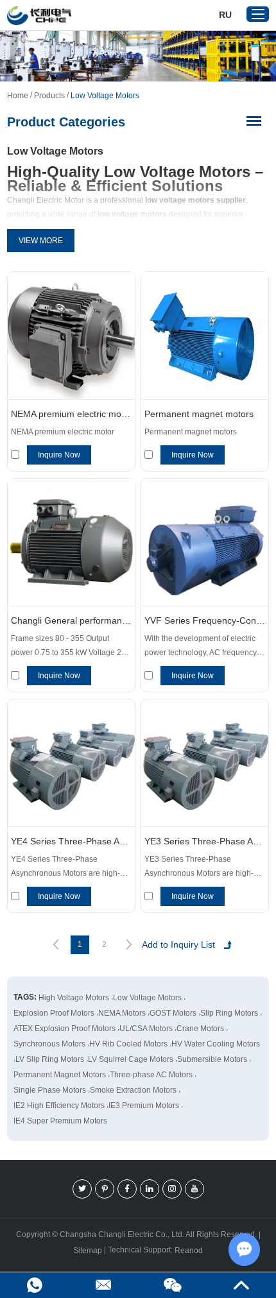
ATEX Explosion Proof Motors (64, 1028)
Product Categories (66, 122)
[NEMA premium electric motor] (71, 336)
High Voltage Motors (74, 997)
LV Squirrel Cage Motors (130, 1059)
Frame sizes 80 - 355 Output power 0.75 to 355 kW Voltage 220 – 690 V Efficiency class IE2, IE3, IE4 (70, 647)
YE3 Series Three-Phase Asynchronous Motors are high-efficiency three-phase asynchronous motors (199, 867)
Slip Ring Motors (229, 1013)
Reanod (189, 1250)
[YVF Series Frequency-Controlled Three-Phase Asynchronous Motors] (204, 542)
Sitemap (87, 1250)
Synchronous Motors (49, 1043)
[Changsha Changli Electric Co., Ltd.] (39, 15)
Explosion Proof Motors (53, 1013)
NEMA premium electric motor (71, 414)
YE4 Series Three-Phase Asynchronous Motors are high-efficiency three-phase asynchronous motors (65, 867)
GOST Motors (173, 1013)
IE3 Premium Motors (143, 1105)
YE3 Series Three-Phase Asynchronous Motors (204, 841)
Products (49, 95)
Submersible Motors (212, 1059)
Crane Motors (200, 1028)
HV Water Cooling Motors (215, 1043)
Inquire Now (59, 454)
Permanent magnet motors (199, 414)
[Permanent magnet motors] (204, 336)
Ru (225, 15)
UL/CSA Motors (146, 1028)
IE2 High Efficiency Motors (59, 1105)
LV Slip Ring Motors (49, 1059)
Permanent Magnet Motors (59, 1074)
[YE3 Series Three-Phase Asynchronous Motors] (204, 763)
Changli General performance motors (71, 620)
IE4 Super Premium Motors (60, 1120)
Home (17, 95)
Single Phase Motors (49, 1090)
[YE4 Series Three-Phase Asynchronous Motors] (71, 763)
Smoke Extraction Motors (133, 1090)
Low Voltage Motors (147, 997)
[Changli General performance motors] (71, 542)
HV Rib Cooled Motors (128, 1043)
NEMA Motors (122, 1013)
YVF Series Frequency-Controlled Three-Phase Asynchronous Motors (204, 620)
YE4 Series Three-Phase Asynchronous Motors (71, 841)
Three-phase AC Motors (151, 1074)
